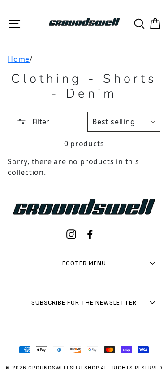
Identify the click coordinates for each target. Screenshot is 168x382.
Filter (39, 122)
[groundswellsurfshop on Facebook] (90, 234)
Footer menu (84, 263)
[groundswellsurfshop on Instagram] (71, 234)
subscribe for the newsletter (84, 302)
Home (19, 59)
